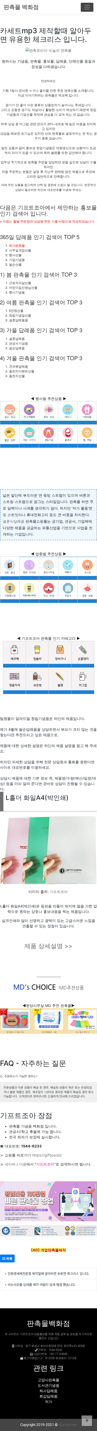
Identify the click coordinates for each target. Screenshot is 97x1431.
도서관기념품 (48, 1385)
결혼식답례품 (13, 521)
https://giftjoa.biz (47, 1155)
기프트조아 (59, 891)
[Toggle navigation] (87, 7)
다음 (22, 1164)
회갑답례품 (48, 1396)
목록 (8, 1258)
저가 (48, 1401)
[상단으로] (86, 1420)
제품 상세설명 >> (48, 945)
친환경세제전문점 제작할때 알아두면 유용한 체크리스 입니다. (48, 1273)
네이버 (10, 1164)
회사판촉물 (17, 245)
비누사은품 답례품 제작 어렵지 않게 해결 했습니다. (42, 1284)
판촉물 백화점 (21, 7)
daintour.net (68, 1425)
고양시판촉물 (48, 1380)
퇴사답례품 (48, 1391)
